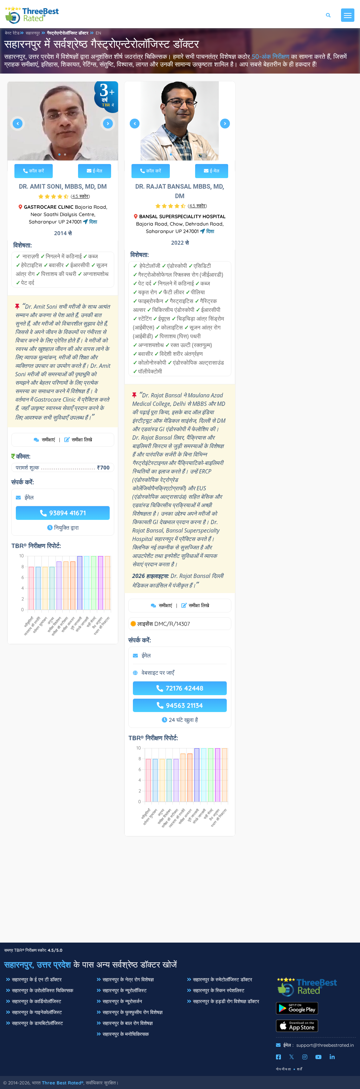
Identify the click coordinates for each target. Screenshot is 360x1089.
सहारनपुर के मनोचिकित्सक (126, 1034)
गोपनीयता (283, 1069)
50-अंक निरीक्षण (270, 56)
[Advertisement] (180, 893)
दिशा (92, 222)
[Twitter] (291, 1057)
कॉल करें (36, 171)
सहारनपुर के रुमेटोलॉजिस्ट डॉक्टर (222, 979)
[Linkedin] (332, 1057)
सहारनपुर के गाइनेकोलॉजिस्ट (37, 1012)
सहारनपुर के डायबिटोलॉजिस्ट (37, 1023)
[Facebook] (278, 1057)
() (80, 196)
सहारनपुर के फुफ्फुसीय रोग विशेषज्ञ (132, 1012)
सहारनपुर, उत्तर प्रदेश (37, 964)
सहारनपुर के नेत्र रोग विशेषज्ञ (128, 979)
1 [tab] (59, 154)
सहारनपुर (33, 33)
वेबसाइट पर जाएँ (158, 672)
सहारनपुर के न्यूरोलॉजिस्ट (125, 990)
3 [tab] (182, 154)
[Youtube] (318, 1057)
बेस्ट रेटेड (12, 33)
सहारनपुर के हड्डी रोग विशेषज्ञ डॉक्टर (226, 1001)
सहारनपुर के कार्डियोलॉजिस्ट (36, 1001)
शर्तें (300, 1069)
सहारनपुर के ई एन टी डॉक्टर (37, 979)
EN (98, 33)
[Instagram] (304, 1057)
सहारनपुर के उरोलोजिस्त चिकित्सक (42, 990)
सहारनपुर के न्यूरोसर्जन (122, 1001)
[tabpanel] (62, 126)
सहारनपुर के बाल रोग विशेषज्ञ (128, 1023)
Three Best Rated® (62, 1082)
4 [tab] (188, 154)
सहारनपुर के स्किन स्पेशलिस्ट (218, 990)
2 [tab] (65, 154)
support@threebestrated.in (325, 1045)
